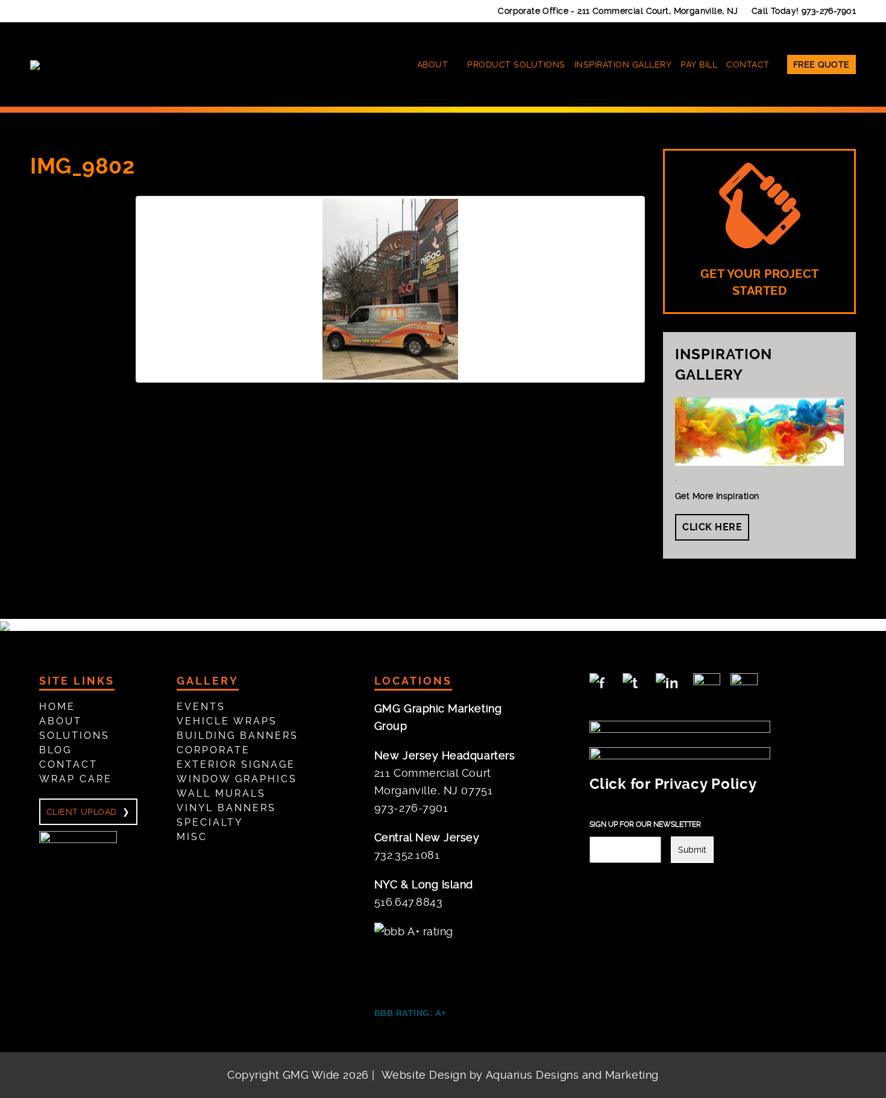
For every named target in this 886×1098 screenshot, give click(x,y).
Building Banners (237, 735)
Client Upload (81, 812)
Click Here (712, 527)
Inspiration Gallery (623, 64)
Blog (55, 750)
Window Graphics (237, 779)
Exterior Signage (236, 764)
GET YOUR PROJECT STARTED (759, 282)
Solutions (74, 735)
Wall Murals (221, 793)
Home (57, 706)
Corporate (213, 750)
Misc (192, 836)
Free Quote (821, 64)
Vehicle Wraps (227, 721)
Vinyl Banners (226, 808)
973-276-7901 (829, 11)
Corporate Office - (618, 11)
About (432, 64)
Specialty (210, 822)
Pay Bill (698, 64)
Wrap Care (75, 779)
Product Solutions (516, 64)
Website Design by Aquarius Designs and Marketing (520, 1074)
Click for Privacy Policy (672, 784)
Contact (748, 64)
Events (201, 706)
